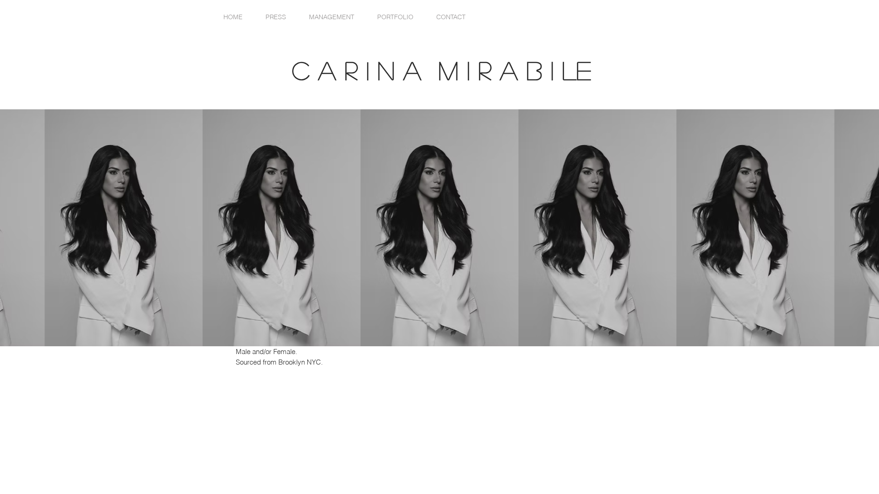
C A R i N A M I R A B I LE (450, 70)
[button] (395, 17)
